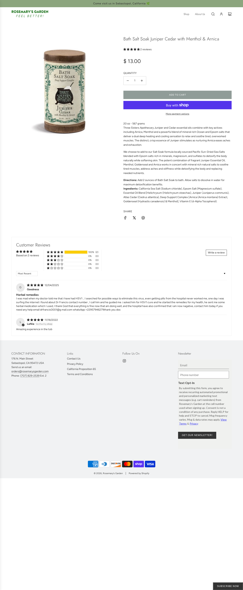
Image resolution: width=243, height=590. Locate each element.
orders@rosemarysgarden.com (30, 371)
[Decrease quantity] (128, 80)
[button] (131, 49)
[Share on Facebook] (125, 218)
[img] (35, 285)
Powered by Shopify (139, 473)
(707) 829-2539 (29, 375)
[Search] (213, 14)
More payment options (177, 113)
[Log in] (221, 14)
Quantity (129, 73)
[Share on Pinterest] (143, 218)
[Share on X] (134, 218)
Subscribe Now (228, 586)
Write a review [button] (216, 252)
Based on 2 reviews (27, 255)
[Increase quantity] (142, 80)
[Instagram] (124, 361)
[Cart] (230, 14)
